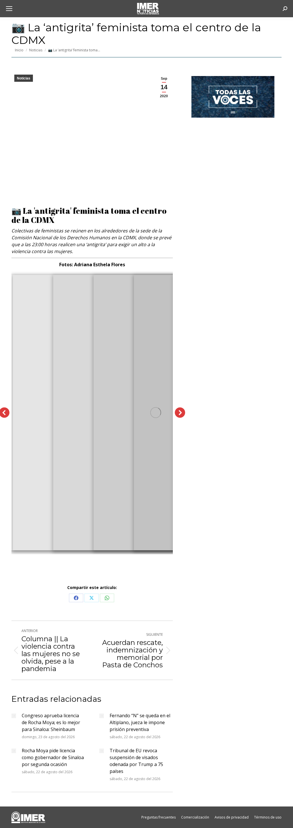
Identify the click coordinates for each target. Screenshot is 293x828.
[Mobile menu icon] (9, 8)
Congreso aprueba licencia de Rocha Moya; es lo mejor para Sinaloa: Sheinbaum (51, 722)
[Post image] (13, 716)
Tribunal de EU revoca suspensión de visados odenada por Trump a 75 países (136, 760)
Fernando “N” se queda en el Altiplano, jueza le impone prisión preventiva (140, 722)
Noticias (23, 78)
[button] (180, 412)
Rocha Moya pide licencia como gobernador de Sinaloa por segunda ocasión (53, 757)
